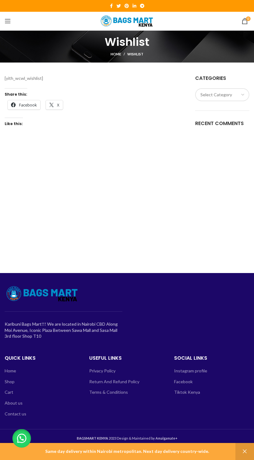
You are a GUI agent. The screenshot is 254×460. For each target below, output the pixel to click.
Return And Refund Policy (114, 381)
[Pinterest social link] (127, 6)
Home (116, 54)
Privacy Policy (102, 370)
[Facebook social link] (111, 6)
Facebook (183, 381)
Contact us (15, 413)
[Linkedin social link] (134, 6)
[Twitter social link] (119, 6)
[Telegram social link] (142, 6)
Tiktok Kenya (187, 392)
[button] (21, 438)
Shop (10, 381)
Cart (9, 392)
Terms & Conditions (108, 392)
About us (14, 403)
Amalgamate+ (166, 438)
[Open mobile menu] (8, 21)
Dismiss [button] (244, 451)
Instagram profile (190, 370)
